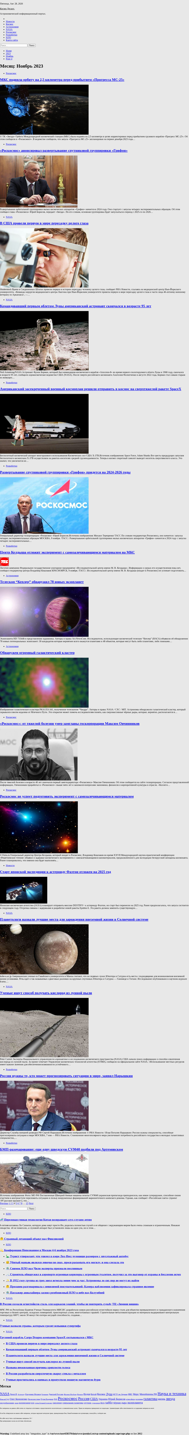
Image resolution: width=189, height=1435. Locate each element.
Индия (86, 1394)
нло (32, 1403)
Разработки (11, 35)
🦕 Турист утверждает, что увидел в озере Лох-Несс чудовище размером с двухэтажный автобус (67, 1256)
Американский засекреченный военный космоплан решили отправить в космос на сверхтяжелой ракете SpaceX (90, 389)
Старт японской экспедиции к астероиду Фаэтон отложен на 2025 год (55, 872)
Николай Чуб (4, 1399)
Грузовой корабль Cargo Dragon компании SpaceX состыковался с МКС (46, 1337)
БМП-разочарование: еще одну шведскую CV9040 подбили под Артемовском (61, 1149)
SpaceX (13, 1394)
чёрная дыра (120, 1402)
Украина (103, 1399)
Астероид (21, 1394)
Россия (83, 1398)
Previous (4, 1203)
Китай (94, 1394)
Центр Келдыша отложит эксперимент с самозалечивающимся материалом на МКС (67, 552)
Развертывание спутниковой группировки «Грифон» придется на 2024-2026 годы (65, 472)
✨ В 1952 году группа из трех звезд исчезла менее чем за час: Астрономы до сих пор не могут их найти (72, 1280)
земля (16, 1403)
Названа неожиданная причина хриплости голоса (38, 1367)
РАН (55, 1399)
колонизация (24, 1403)
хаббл (109, 1402)
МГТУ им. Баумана (120, 1394)
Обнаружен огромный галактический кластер (37, 653)
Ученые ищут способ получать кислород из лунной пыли (46, 993)
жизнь (161, 1398)
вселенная (139, 1399)
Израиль (80, 1394)
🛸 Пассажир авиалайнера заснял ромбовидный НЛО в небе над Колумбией (55, 1292)
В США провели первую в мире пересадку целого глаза (44, 223)
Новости (10, 21)
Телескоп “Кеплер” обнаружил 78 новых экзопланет (42, 582)
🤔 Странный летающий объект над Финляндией (32, 1238)
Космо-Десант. (7, 8)
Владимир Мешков (33, 1394)
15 (27, 1203)
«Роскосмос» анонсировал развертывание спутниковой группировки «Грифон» (64, 150)
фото (102, 1403)
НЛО (8, 37)
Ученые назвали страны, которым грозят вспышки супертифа (40, 1325)
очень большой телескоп (43, 1403)
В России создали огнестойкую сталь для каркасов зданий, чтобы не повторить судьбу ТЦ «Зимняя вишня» (69, 1304)
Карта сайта (12, 40)
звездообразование (7, 1403)
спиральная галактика (72, 1403)
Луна (109, 1394)
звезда (170, 1399)
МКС (130, 1394)
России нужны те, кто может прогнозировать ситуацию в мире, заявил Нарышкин (66, 1076)
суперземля (96, 1403)
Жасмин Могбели (70, 1394)
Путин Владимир (47, 1399)
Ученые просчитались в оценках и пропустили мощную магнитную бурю (53, 1379)
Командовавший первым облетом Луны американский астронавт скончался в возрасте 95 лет (75, 306)
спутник (87, 1403)
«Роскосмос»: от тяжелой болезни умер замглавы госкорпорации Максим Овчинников (70, 723)
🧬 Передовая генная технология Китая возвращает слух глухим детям (46, 1219)
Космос (9, 24)
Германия (44, 1394)
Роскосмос (11, 32)
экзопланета (135, 1402)
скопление (57, 1403)
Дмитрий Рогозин (56, 1394)
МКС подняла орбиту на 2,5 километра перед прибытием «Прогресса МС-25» (62, 80)
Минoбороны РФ (148, 1394)
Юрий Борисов (117, 1398)
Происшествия (34, 1399)
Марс (136, 1394)
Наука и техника (172, 1393)
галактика (150, 1399)
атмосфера (130, 1399)
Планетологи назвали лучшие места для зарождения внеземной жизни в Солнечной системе (74, 919)
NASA (9, 29)
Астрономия (12, 27)
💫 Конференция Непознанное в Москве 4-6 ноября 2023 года (39, 1250)
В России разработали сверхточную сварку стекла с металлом (46, 1373)
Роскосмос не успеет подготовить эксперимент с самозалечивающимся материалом (67, 796)
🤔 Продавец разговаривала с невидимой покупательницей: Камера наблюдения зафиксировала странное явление (80, 1286)
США (94, 1399)
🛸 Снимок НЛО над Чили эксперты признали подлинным (44, 1268)
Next (31, 1203)
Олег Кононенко (18, 1399)
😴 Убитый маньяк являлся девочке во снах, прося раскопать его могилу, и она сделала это (65, 1262)
